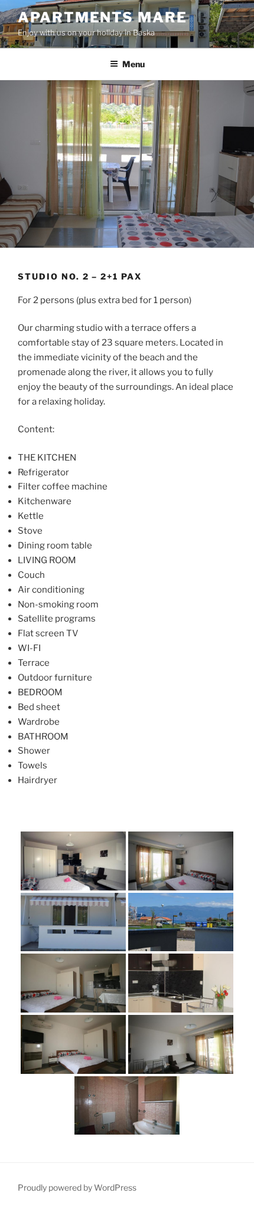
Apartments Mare (102, 17)
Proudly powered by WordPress (77, 1187)
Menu (133, 64)
